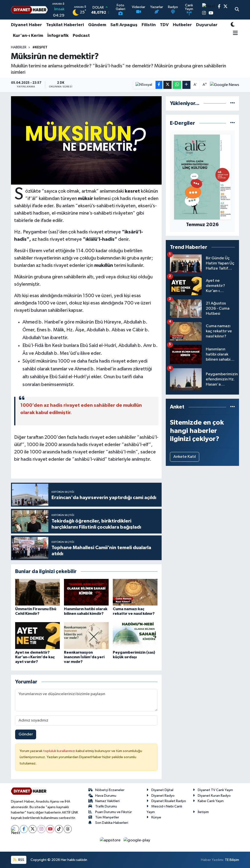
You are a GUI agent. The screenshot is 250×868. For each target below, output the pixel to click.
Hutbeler (182, 25)
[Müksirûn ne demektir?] (86, 140)
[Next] (15, 829)
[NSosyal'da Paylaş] (144, 85)
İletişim (203, 812)
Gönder (26, 734)
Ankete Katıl (184, 457)
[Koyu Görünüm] (233, 25)
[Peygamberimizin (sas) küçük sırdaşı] (135, 635)
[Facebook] (24, 829)
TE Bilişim (232, 860)
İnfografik (58, 35)
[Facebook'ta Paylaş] (159, 85)
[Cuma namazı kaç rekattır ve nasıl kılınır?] (135, 592)
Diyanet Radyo (163, 795)
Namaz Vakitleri (107, 801)
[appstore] (111, 840)
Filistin (149, 25)
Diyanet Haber (26, 25)
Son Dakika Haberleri (111, 823)
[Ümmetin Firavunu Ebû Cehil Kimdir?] (37, 592)
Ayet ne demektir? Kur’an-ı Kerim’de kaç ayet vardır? (35, 657)
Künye (156, 817)
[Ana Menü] (234, 33)
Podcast (81, 35)
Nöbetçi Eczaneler (110, 790)
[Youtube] (50, 829)
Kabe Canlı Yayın (211, 801)
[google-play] (137, 840)
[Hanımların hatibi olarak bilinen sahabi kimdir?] (86, 592)
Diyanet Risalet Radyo (168, 801)
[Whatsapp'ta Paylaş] (177, 85)
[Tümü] (232, 103)
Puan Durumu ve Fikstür (113, 812)
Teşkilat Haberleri (65, 25)
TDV (164, 25)
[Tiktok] (59, 829)
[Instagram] (41, 829)
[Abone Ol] (224, 85)
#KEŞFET (39, 47)
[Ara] (237, 10)
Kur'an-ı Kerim (28, 35)
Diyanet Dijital (162, 790)
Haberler (18, 47)
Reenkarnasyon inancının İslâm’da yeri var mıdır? (84, 657)
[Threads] (68, 829)
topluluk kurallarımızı (59, 751)
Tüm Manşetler (107, 817)
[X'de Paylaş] (167, 85)
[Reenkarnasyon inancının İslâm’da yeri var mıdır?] (86, 635)
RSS (21, 860)
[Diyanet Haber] (29, 10)
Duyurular (207, 25)
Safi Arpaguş (123, 25)
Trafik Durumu (106, 806)
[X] (33, 829)
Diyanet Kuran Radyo (214, 795)
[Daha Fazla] (186, 85)
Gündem (97, 25)
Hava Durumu (105, 795)
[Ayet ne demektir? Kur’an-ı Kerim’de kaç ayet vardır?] (37, 635)
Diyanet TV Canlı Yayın (215, 790)
